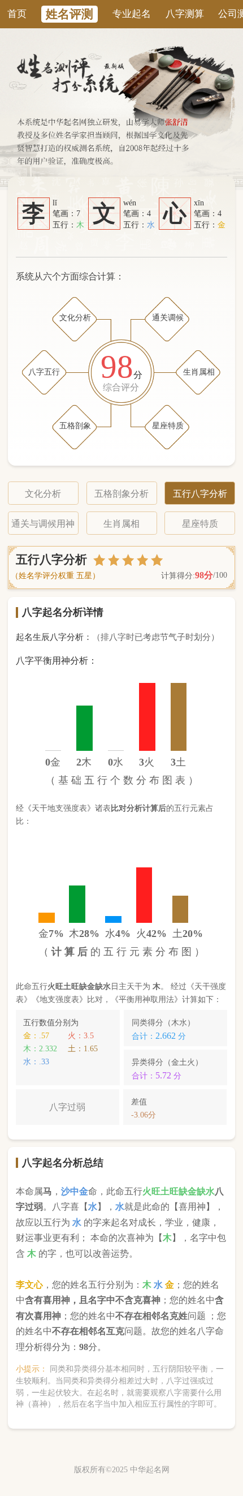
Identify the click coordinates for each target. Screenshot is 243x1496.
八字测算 (185, 13)
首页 (17, 13)
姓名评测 (69, 14)
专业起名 (131, 13)
